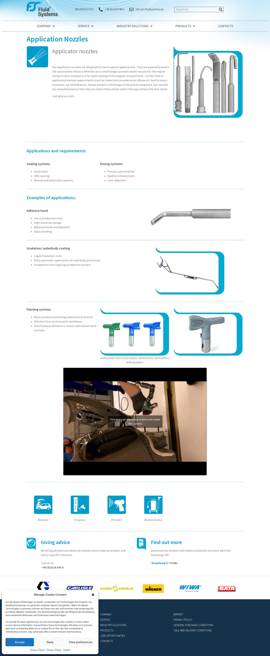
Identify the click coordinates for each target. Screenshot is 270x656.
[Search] (220, 9)
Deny (50, 642)
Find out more (166, 542)
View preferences (80, 642)
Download (158, 563)
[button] (93, 595)
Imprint (66, 649)
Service (83, 26)
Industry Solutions (132, 26)
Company (44, 26)
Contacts (225, 26)
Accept (20, 642)
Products (183, 26)
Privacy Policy (37, 649)
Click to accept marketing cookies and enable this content (135, 421)
